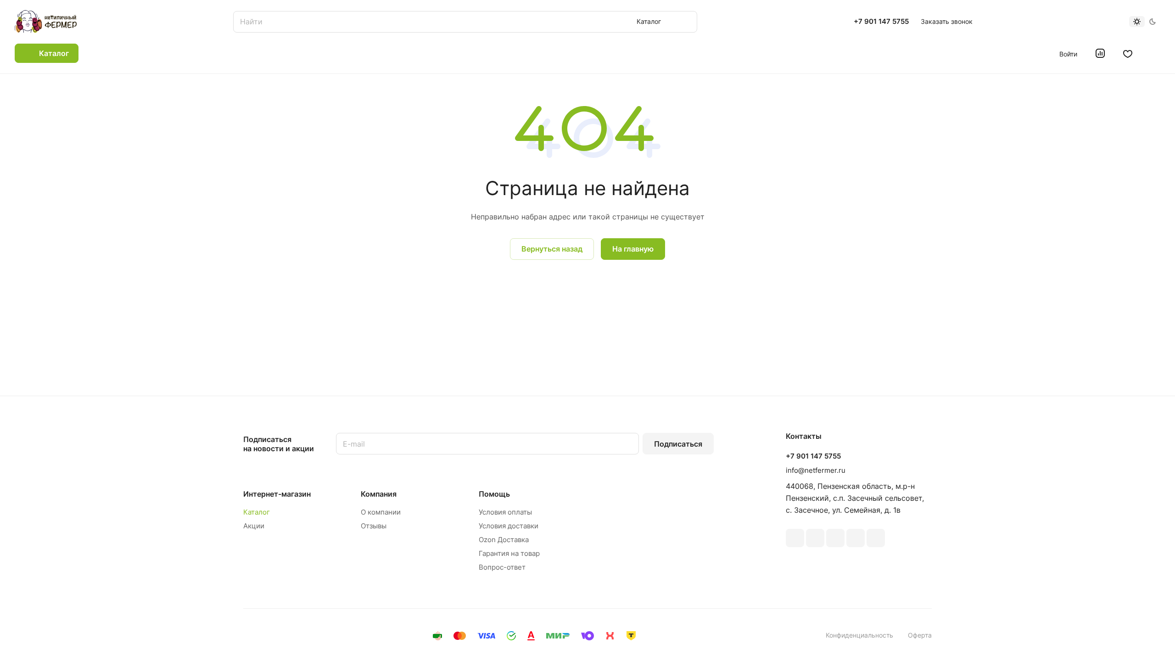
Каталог (256, 512)
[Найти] (685, 22)
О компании (381, 512)
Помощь (494, 494)
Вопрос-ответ (502, 567)
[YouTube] (855, 538)
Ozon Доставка (504, 539)
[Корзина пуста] (1155, 53)
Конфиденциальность (859, 635)
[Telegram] (835, 538)
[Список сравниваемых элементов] (1100, 53)
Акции (253, 525)
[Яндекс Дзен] (876, 538)
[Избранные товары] (1127, 53)
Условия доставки (508, 525)
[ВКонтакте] (795, 538)
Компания (379, 494)
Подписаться (678, 443)
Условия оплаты (505, 512)
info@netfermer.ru (815, 470)
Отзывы (373, 525)
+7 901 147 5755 (881, 21)
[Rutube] (815, 538)
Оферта (920, 635)
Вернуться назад (551, 248)
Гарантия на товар (509, 553)
